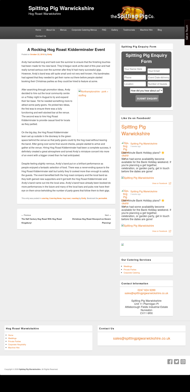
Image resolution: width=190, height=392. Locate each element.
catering (44, 198)
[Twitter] (176, 361)
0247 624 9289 (146, 290)
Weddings (128, 266)
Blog (160, 29)
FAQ (104, 29)
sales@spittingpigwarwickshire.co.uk (146, 293)
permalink (103, 198)
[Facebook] (169, 361)
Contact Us (41, 35)
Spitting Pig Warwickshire (61, 8)
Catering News (55, 198)
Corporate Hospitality (17, 344)
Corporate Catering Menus (84, 29)
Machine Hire (146, 29)
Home (38, 29)
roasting (75, 198)
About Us (50, 29)
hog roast (67, 198)
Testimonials (129, 29)
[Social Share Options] (170, 183)
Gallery (114, 29)
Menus (63, 29)
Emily (49, 54)
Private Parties (130, 269)
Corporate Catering (132, 272)
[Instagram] (183, 361)
